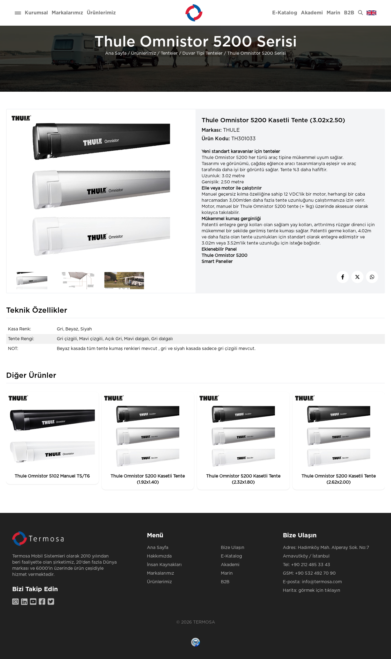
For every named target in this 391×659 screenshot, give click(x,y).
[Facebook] (43, 602)
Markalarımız (160, 573)
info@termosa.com (322, 582)
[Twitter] (52, 602)
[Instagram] (16, 602)
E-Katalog (231, 556)
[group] (52, 438)
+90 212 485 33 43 (310, 565)
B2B (225, 582)
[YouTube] (34, 602)
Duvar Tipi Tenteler (202, 53)
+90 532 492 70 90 (315, 573)
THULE (231, 130)
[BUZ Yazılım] (195, 642)
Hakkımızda (159, 556)
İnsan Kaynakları (164, 565)
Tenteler (169, 53)
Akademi (230, 565)
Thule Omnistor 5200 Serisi (256, 53)
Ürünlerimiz (143, 53)
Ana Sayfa (115, 53)
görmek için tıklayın (319, 590)
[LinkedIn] (25, 602)
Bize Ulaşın (232, 548)
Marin (227, 573)
